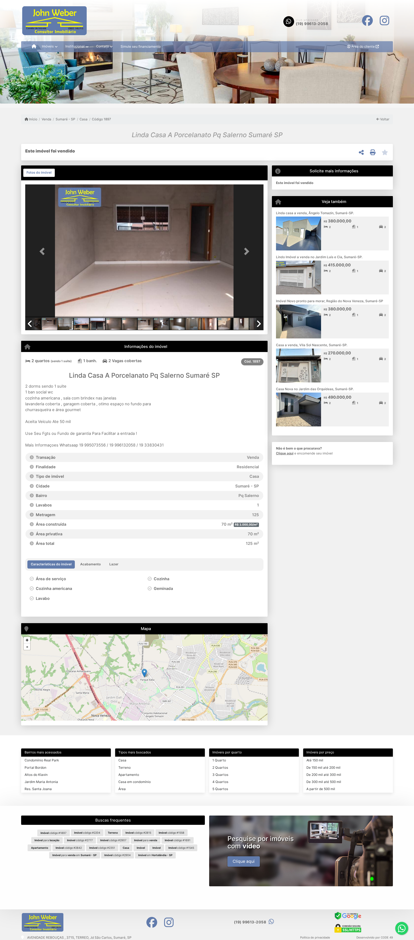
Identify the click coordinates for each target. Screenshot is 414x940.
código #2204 (87, 832)
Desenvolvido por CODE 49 (374, 937)
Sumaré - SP (65, 119)
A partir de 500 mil (320, 789)
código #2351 (102, 847)
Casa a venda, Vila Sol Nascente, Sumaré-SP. (311, 345)
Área (122, 789)
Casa (84, 119)
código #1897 (53, 833)
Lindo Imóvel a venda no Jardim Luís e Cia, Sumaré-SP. (319, 257)
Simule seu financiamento (141, 46)
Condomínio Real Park (42, 760)
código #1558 (171, 832)
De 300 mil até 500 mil (323, 782)
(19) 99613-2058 (312, 24)
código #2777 (80, 840)
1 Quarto (219, 760)
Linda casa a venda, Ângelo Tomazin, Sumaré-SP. (315, 213)
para (46, 840)
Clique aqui (284, 453)
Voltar (384, 119)
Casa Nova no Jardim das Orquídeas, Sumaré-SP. (315, 389)
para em (74, 855)
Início (32, 119)
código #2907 (113, 840)
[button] (43, 251)
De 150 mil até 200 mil (323, 768)
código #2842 (69, 847)
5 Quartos (220, 789)
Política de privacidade (315, 937)
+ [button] (27, 640)
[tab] (39, 173)
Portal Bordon (35, 768)
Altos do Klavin (36, 775)
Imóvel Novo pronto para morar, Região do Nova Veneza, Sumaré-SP (329, 301)
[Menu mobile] (34, 46)
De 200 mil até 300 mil (323, 775)
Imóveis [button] (48, 46)
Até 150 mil (314, 760)
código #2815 (138, 832)
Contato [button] (102, 46)
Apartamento (128, 775)
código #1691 (177, 840)
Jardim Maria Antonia (41, 782)
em (155, 855)
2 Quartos (220, 768)
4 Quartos (220, 782)
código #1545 (181, 847)
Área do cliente (363, 46)
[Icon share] (367, 20)
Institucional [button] (75, 46)
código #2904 (117, 855)
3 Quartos (220, 775)
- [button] (27, 647)
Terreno (124, 768)
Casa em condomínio (134, 782)
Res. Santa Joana (38, 789)
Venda (46, 119)
